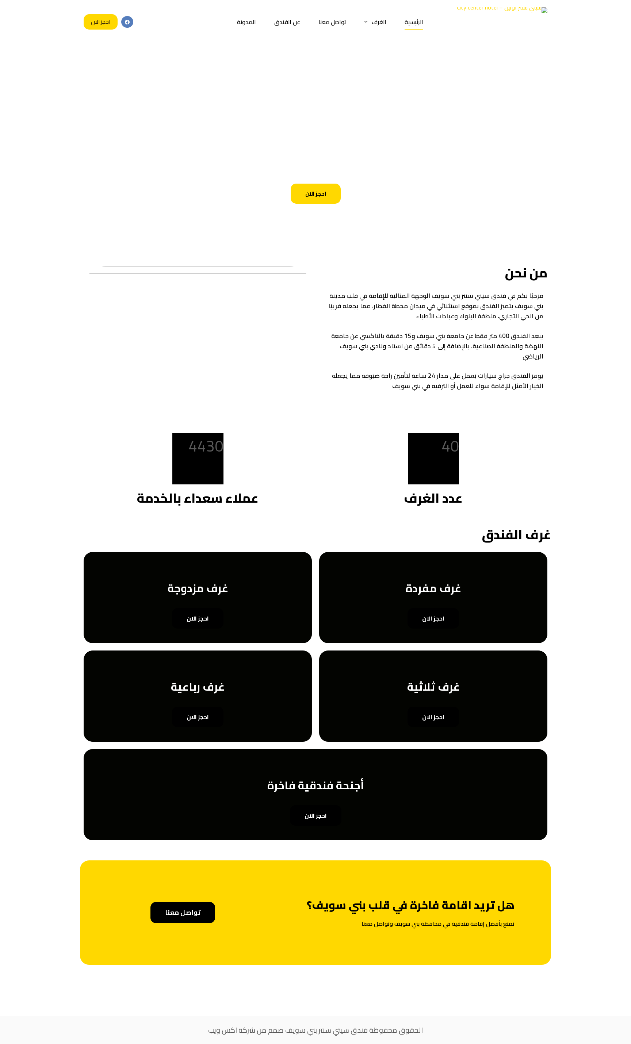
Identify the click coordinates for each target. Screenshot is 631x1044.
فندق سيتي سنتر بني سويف (326, 1030)
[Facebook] (127, 22)
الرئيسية (414, 21)
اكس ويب (222, 1030)
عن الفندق (287, 21)
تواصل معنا (332, 21)
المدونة (246, 21)
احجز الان (100, 21)
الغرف (379, 21)
